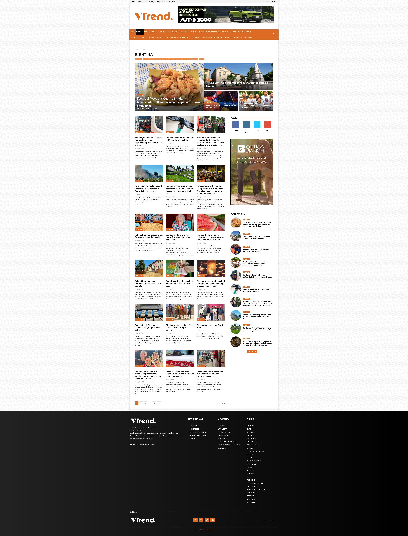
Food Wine (159, 59)
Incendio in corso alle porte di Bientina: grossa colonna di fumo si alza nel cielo (148, 188)
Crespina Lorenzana (255, 451)
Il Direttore (194, 429)
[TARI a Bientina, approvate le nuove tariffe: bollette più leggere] (238, 76)
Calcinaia (251, 432)
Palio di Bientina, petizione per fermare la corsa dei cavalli (149, 236)
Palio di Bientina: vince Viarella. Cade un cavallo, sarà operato (148, 283)
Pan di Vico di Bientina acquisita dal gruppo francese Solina (148, 327)
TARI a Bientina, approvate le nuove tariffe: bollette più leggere (256, 237)
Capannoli (251, 438)
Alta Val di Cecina (254, 461)
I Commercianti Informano (229, 445)
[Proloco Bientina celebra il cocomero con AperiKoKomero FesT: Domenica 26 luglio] (211, 222)
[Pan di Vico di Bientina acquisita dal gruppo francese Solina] (149, 312)
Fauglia (250, 454)
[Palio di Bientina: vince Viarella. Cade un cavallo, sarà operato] (149, 268)
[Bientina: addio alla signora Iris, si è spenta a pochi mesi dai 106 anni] (180, 222)
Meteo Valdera (224, 432)
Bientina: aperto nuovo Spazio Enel (210, 326)
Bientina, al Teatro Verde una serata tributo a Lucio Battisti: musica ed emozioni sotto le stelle (179, 190)
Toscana (221, 438)
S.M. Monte (251, 493)
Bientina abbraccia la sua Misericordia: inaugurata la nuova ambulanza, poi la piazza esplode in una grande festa (211, 141)
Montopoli (251, 464)
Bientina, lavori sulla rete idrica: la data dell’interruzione (256, 251)
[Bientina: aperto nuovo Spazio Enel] (211, 312)
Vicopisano (251, 499)
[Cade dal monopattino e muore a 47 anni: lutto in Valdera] (180, 124)
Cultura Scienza (149, 59)
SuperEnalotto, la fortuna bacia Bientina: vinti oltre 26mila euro (180, 283)
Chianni (250, 448)
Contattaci (193, 426)
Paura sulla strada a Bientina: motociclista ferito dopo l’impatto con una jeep (210, 373)
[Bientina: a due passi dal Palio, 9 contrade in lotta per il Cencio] (180, 312)
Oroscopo (222, 448)
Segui (246, 122)
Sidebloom (209, 530)
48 (154, 403)
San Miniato (252, 486)
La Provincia (223, 435)
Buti (249, 429)
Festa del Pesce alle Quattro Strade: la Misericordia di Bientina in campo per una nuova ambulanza (257, 224)
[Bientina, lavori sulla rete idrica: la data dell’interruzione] (221, 101)
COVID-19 (221, 426)
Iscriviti (268, 122)
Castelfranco (253, 445)
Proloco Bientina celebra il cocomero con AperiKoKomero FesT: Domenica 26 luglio (211, 237)
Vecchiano (251, 502)
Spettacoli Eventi (191, 59)
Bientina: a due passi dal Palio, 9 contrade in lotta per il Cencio (180, 327)
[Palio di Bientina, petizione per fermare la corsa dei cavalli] (149, 222)
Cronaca (138, 59)
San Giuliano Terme (255, 483)
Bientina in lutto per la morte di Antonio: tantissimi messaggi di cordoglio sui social (211, 283)
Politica (167, 59)
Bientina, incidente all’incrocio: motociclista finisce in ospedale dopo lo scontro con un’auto (149, 141)
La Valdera (222, 429)
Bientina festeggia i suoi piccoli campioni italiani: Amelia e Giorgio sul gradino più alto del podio (148, 375)
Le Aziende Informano (227, 442)
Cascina (250, 435)
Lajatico (250, 458)
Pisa (248, 477)
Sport (201, 59)
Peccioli (250, 470)
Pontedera (251, 480)
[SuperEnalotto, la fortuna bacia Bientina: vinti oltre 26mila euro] (180, 268)
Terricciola (252, 496)
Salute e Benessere (178, 59)
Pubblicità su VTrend (197, 432)
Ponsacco (251, 474)
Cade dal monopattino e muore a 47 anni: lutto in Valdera (180, 138)
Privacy (192, 438)
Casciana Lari (252, 442)
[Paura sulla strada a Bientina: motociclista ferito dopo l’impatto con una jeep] (211, 358)
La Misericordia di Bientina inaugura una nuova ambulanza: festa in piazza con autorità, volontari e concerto (211, 190)
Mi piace (235, 122)
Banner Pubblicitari (197, 435)
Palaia (249, 467)
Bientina (140, 95)
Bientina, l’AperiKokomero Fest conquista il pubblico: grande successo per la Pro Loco (255, 264)
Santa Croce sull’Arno (256, 489)
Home (137, 50)
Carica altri (251, 351)
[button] (273, 34)
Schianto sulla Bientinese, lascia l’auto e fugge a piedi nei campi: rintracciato (180, 373)
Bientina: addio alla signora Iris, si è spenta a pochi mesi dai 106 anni (179, 237)
